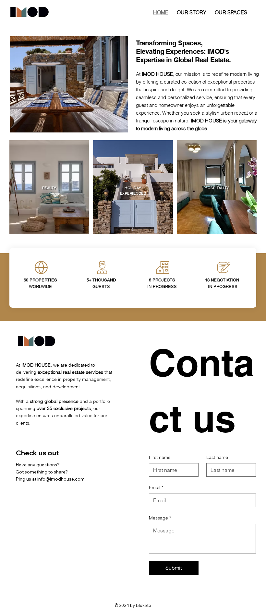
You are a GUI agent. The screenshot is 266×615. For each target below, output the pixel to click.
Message (160, 518)
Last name (217, 457)
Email (156, 487)
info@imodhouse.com (61, 479)
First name (160, 457)
